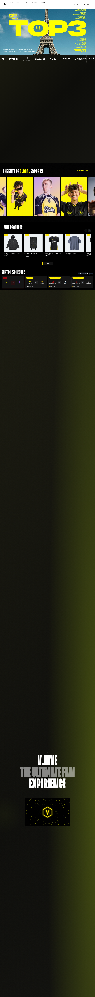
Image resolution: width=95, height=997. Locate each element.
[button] (81, 4)
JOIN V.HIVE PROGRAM (47, 793)
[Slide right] (89, 230)
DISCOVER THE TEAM (82, 170)
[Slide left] (85, 230)
